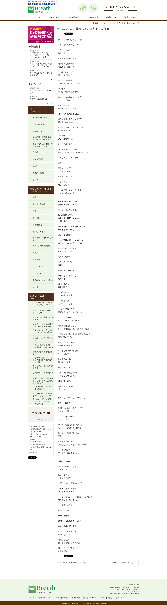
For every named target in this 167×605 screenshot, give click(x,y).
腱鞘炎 (35, 253)
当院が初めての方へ (55, 17)
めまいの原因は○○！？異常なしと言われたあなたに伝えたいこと (43, 380)
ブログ (104, 23)
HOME (95, 23)
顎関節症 (36, 218)
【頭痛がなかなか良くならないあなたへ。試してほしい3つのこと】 (41, 55)
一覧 (50, 79)
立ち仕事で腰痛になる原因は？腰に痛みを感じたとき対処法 (43, 360)
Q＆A (35, 166)
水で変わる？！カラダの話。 (43, 374)
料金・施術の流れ (74, 17)
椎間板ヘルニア (39, 232)
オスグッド (37, 260)
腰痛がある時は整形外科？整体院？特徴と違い (43, 346)
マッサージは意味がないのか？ (43, 318)
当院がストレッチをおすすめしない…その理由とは (43, 332)
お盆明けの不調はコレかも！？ (41, 91)
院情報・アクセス (111, 17)
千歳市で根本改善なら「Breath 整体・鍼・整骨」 (83, 603)
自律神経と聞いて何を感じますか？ (41, 74)
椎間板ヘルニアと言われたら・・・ (43, 339)
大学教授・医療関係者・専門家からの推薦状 (43, 138)
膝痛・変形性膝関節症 (42, 246)
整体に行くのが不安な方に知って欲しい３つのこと (43, 304)
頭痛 (34, 211)
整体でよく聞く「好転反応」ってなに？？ (43, 311)
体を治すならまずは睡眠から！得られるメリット (43, 325)
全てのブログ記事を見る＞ (44, 420)
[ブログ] (41, 414)
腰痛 (34, 197)
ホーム (37, 17)
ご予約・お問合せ (130, 17)
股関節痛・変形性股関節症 (43, 239)
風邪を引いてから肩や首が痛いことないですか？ (43, 394)
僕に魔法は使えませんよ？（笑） (73, 563)
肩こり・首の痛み (40, 204)
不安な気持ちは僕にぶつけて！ (124, 563)
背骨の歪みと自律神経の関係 (43, 353)
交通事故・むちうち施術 (93, 17)
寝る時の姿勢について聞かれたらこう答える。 (41, 65)
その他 (35, 287)
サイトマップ (120, 598)
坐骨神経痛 (37, 225)
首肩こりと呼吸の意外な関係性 (43, 367)
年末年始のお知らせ (39, 99)
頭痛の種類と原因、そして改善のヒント (43, 388)
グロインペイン (39, 266)
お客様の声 (37, 131)
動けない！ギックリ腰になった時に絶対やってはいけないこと (43, 401)
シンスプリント (39, 273)
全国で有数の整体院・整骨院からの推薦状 (43, 145)
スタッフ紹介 (38, 159)
